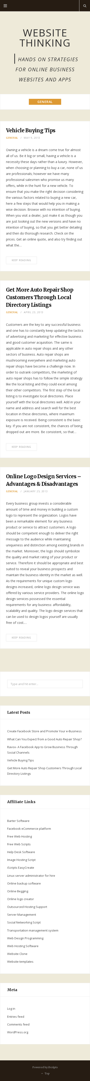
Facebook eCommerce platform (29, 829)
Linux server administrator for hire (31, 876)
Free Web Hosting (19, 836)
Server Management (21, 914)
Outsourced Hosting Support (27, 907)
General (12, 137)
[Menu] (5, 5)
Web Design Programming (25, 938)
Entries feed (15, 1017)
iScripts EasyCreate (20, 867)
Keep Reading (21, 260)
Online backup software (24, 883)
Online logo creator (20, 899)
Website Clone (17, 954)
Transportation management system (32, 930)
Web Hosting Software (23, 946)
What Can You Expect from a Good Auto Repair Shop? (44, 739)
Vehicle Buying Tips (30, 130)
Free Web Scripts (19, 844)
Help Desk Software (21, 852)
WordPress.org (17, 1032)
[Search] (84, 5)
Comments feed (18, 1024)
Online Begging (17, 891)
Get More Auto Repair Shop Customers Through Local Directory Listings (39, 297)
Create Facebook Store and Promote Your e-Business (44, 731)
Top (47, 1073)
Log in (11, 1008)
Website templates (20, 961)
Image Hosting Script (21, 860)
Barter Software (18, 821)
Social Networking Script (24, 922)
